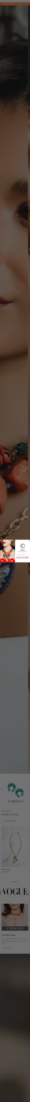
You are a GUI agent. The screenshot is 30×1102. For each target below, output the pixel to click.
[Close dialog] (29, 540)
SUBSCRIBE (22, 557)
